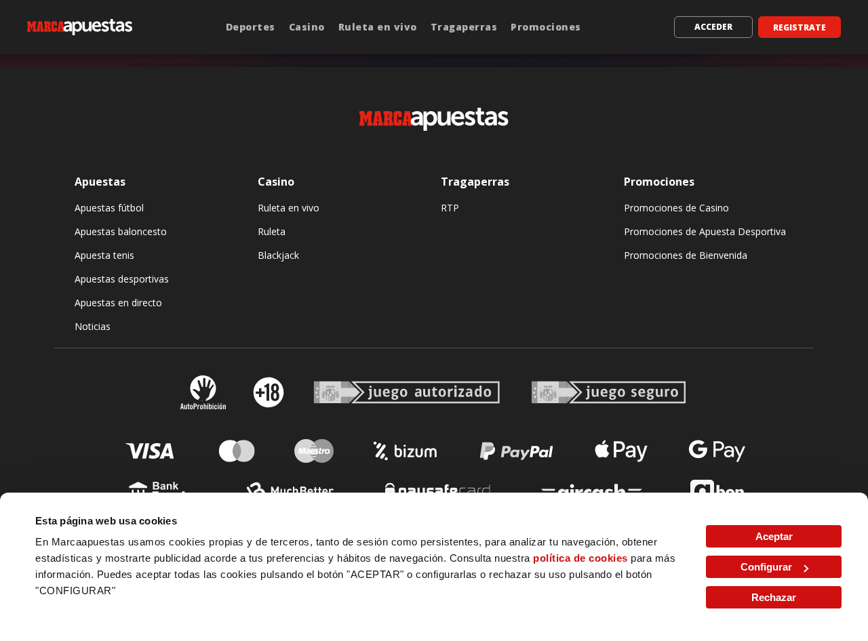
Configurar (766, 567)
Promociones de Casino (676, 207)
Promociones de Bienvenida (685, 255)
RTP (450, 207)
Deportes (250, 26)
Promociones (546, 26)
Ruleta (271, 231)
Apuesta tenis (104, 255)
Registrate (799, 27)
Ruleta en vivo (377, 26)
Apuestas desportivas (122, 278)
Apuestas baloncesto (121, 231)
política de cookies (580, 558)
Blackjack (278, 255)
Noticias (93, 326)
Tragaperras (464, 26)
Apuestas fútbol (109, 207)
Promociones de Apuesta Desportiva (705, 231)
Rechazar (773, 597)
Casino (307, 26)
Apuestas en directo (118, 302)
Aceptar (774, 536)
